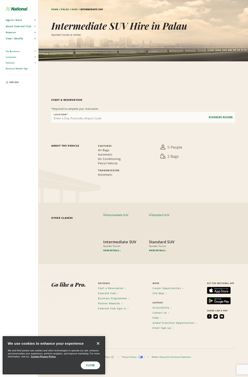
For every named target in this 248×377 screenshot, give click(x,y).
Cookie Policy (104, 357)
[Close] (98, 343)
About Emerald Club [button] (18, 26)
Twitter (215, 316)
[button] (19, 20)
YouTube (221, 316)
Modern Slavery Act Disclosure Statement (171, 357)
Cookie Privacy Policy (43, 356)
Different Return (221, 117)
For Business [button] (13, 51)
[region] (54, 355)
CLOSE (90, 365)
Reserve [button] (11, 32)
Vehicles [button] (10, 62)
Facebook (209, 316)
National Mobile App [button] (17, 68)
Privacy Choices (129, 357)
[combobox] (143, 117)
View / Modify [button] (14, 38)
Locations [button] (11, 57)
